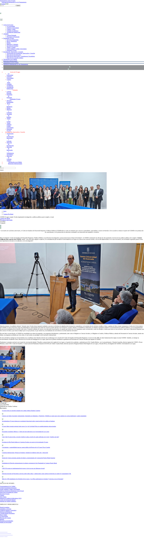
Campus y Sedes (11, 29)
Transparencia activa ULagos (7, 0)
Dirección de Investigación (14, 55)
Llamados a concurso (5, 509)
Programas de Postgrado (13, 37)
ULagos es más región (6, 220)
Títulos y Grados (11, 47)
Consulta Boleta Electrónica (7, 513)
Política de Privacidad (5, 522)
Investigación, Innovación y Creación (13, 52)
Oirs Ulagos (3, 497)
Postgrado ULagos (11, 50)
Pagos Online (3, 515)
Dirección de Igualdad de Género (9, 492)
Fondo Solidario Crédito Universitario (17, 49)
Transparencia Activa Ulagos (10, 62)
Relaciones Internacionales (10, 61)
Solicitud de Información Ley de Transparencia (14, 2)
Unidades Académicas (12, 31)
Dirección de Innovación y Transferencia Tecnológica (21, 56)
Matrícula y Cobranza (12, 44)
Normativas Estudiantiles (6, 521)
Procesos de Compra (5, 518)
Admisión (5, 34)
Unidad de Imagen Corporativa (8, 510)
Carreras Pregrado (11, 35)
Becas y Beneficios (12, 41)
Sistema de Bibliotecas (6, 512)
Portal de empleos (4, 507)
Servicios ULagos (4, 494)
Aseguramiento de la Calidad (7, 486)
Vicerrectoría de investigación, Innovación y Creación (21, 53)
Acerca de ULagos (8, 25)
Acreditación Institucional (13, 32)
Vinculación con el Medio (10, 59)
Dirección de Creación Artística (15, 58)
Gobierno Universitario (13, 28)
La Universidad (11, 26)
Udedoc (2, 495)
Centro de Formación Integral (8, 500)
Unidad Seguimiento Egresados (8, 488)
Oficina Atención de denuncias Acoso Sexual (12, 491)
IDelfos (9, 43)
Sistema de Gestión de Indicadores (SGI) (10, 498)
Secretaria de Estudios (12, 46)
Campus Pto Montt (8, 214)
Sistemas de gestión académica (8, 501)
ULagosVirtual (4, 516)
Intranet (2, 519)
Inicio (4, 211)
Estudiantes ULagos (8, 38)
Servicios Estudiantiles (12, 40)
